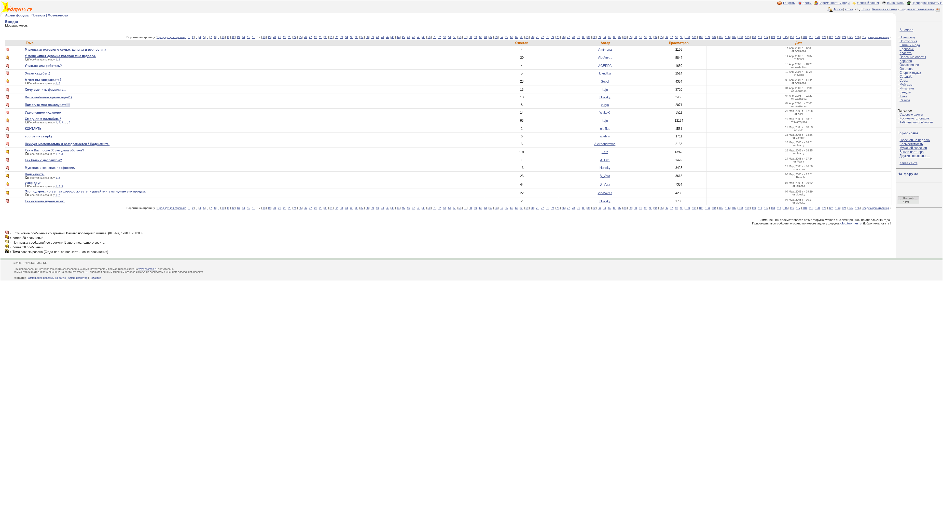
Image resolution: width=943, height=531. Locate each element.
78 (573, 37)
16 (253, 37)
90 (635, 37)
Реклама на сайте (884, 9)
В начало (906, 30)
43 (392, 37)
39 (372, 37)
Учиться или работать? (43, 66)
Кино (903, 96)
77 (568, 37)
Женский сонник (868, 3)
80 (583, 37)
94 (655, 37)
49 (423, 37)
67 (516, 37)
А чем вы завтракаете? (43, 80)
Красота (906, 53)
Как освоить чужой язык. (45, 201)
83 (599, 37)
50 (429, 37)
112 (766, 37)
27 (310, 37)
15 (248, 37)
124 (844, 37)
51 (434, 37)
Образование (909, 65)
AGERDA (605, 66)
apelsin (605, 136)
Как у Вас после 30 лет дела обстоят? (54, 150)
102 (701, 37)
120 (817, 37)
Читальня (907, 88)
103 (707, 37)
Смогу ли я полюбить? (43, 119)
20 (274, 37)
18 (264, 37)
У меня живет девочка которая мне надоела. (60, 56)
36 (356, 37)
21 (279, 37)
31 (331, 37)
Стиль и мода (910, 45)
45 (403, 37)
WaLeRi (604, 112)
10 (223, 37)
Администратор (77, 277)
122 (831, 37)
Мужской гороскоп (913, 148)
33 (341, 37)
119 (811, 37)
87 (619, 37)
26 (305, 37)
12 (233, 37)
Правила (38, 15)
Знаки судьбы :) (37, 73)
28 (315, 37)
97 (671, 37)
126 (857, 37)
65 (506, 37)
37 (362, 37)
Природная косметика (927, 3)
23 (289, 37)
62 (490, 37)
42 (387, 37)
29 (320, 37)
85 (609, 37)
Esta (605, 152)
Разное (905, 100)
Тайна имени (895, 3)
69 (527, 37)
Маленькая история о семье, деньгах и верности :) (65, 49)
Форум (838, 9)
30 (325, 37)
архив (849, 9)
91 (640, 37)
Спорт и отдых (910, 72)
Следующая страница (875, 37)
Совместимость (911, 144)
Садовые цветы (911, 114)
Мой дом (906, 84)
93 (650, 37)
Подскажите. (34, 174)
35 (351, 37)
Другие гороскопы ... (915, 156)
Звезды (905, 92)
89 (630, 37)
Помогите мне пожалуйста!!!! (47, 105)
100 (687, 37)
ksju (605, 89)
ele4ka (605, 129)
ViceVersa (605, 57)
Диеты (807, 3)
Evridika (605, 73)
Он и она (906, 69)
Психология (908, 41)
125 (850, 37)
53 (444, 37)
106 (727, 37)
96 (666, 37)
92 (645, 37)
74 (552, 37)
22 (284, 37)
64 (501, 37)
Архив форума (16, 15)
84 (604, 37)
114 (779, 37)
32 (336, 37)
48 (418, 37)
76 (563, 37)
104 (714, 37)
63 (496, 37)
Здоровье (907, 49)
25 (300, 37)
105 (721, 37)
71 (537, 37)
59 (475, 37)
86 (614, 37)
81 (588, 37)
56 (459, 37)
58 (470, 37)
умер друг (33, 183)
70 (532, 37)
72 (542, 37)
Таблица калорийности (916, 122)
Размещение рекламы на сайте (46, 277)
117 (798, 37)
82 (594, 37)
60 (480, 37)
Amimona (605, 49)
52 (439, 37)
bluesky (604, 97)
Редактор (95, 277)
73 (547, 37)
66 (511, 37)
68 (521, 37)
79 (578, 37)
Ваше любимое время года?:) (48, 97)
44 (398, 37)
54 (449, 37)
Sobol (605, 81)
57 (465, 37)
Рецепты (789, 3)
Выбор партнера (912, 152)
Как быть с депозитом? (43, 160)
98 (676, 37)
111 (760, 37)
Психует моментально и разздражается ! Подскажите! (67, 144)
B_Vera (605, 176)
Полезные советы (913, 57)
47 (413, 37)
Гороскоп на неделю (915, 140)
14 (243, 37)
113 (773, 37)
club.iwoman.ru (850, 223)
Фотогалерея (58, 15)
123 (837, 37)
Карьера (906, 61)
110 (754, 37)
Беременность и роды (834, 3)
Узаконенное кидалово (43, 112)
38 (367, 37)
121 (824, 37)
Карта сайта (908, 163)
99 (681, 37)
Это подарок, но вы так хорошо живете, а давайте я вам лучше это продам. (85, 191)
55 (454, 37)
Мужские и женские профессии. (50, 168)
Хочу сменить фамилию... (45, 89)
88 (625, 37)
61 (485, 37)
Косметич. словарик (914, 118)
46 (408, 37)
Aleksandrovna (604, 144)
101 (694, 37)
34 (346, 37)
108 (740, 37)
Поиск (865, 9)
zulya (605, 105)
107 (734, 37)
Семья (904, 80)
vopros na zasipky (39, 136)
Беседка (11, 22)
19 (269, 37)
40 (377, 37)
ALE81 (605, 160)
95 (661, 37)
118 (805, 37)
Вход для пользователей (917, 9)
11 (228, 37)
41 (382, 37)
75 (557, 37)
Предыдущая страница (171, 37)
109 (747, 37)
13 (238, 37)
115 (785, 37)
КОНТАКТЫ (33, 129)
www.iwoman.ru (148, 268)
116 (792, 37)
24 (294, 37)
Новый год (907, 37)
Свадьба (906, 76)
